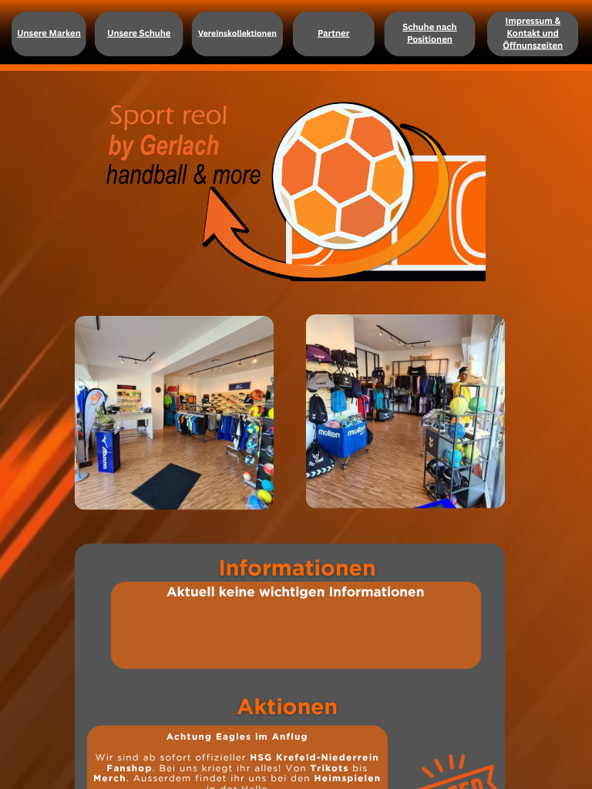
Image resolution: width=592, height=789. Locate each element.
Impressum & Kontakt (533, 27)
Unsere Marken (49, 33)
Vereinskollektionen (237, 33)
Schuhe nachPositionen (429, 33)
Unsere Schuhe (139, 33)
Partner (333, 33)
